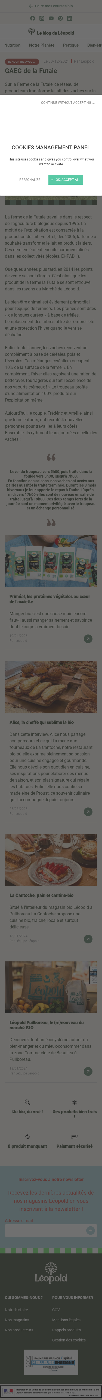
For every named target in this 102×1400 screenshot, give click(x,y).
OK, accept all (67, 180)
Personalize (29, 180)
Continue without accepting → (68, 103)
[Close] (51, 700)
